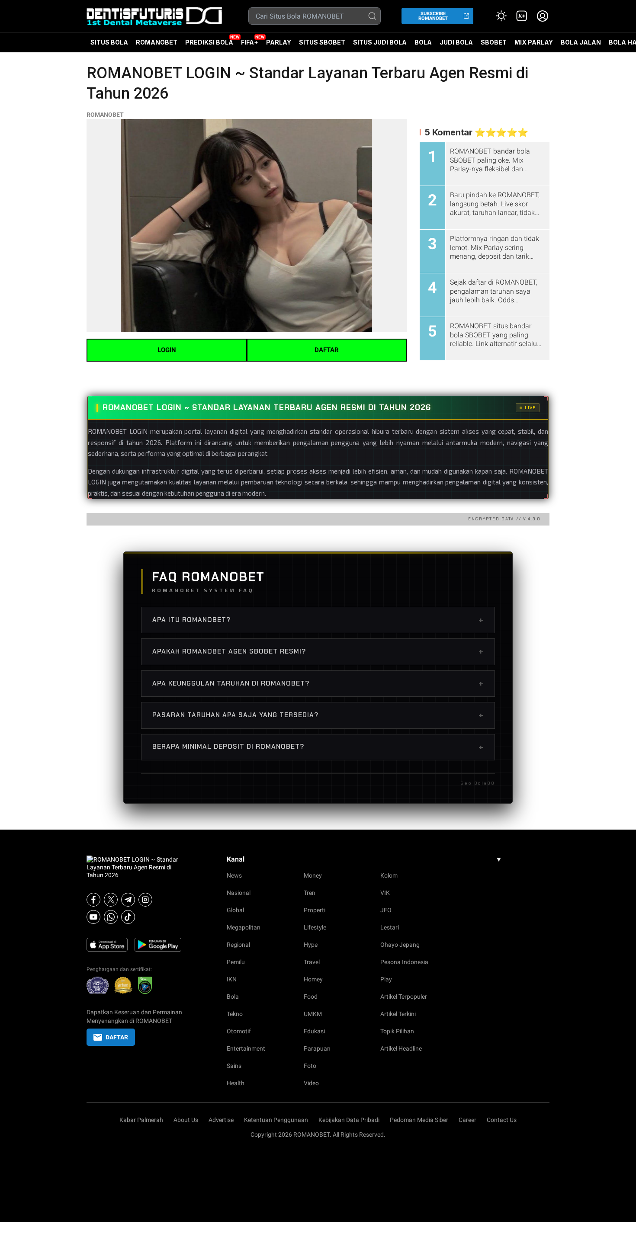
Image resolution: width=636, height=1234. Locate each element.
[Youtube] (93, 917)
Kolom (389, 875)
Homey (313, 979)
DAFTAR (327, 350)
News (234, 875)
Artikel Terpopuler (403, 996)
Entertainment (246, 1048)
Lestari (389, 927)
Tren (309, 892)
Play (386, 979)
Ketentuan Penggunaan (276, 1119)
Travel (312, 961)
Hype (311, 944)
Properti (314, 910)
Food (311, 996)
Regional (238, 944)
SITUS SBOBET (322, 42)
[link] (522, 16)
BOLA (423, 42)
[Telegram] (128, 900)
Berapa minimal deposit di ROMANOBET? (318, 747)
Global (235, 910)
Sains (234, 1065)
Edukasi (314, 1031)
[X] (111, 900)
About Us (185, 1119)
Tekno (235, 1013)
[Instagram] (145, 900)
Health (235, 1083)
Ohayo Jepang (400, 944)
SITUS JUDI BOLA (380, 42)
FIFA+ (249, 42)
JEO (386, 910)
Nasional (239, 892)
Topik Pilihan (397, 1031)
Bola (233, 996)
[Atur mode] (501, 16)
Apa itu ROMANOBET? (318, 620)
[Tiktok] (128, 917)
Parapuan (317, 1048)
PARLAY (278, 42)
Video (311, 1083)
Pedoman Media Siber (419, 1119)
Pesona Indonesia (404, 961)
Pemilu (236, 961)
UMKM (313, 1013)
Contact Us (502, 1119)
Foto (310, 1065)
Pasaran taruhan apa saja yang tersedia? (318, 715)
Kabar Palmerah (141, 1119)
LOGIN (166, 350)
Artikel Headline (401, 1048)
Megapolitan (243, 927)
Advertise (221, 1119)
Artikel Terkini (398, 1013)
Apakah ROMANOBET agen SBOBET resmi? (318, 651)
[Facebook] (93, 900)
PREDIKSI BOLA (209, 42)
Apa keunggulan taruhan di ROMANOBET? (318, 683)
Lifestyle (315, 927)
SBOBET (494, 45)
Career (467, 1119)
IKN (232, 979)
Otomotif (239, 1031)
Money (313, 875)
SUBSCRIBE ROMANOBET (433, 16)
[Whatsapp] (111, 917)
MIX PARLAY (533, 42)
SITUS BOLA (109, 42)
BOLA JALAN (581, 42)
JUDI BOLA (456, 42)
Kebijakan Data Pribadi (348, 1119)
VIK (385, 892)
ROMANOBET (156, 42)
